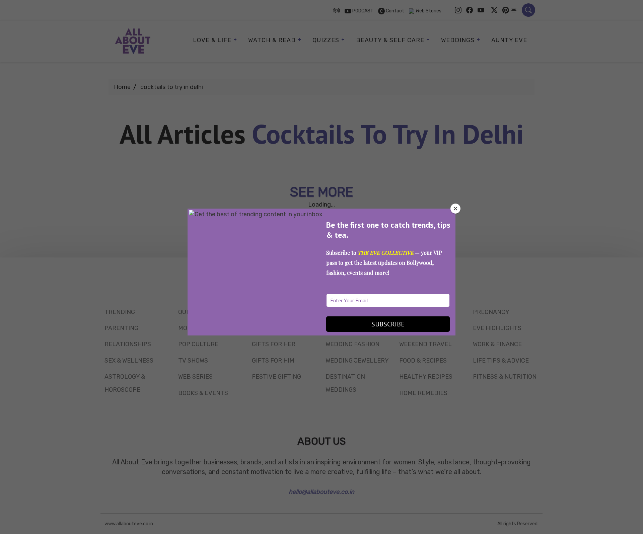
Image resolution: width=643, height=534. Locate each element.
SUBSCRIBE (388, 324)
